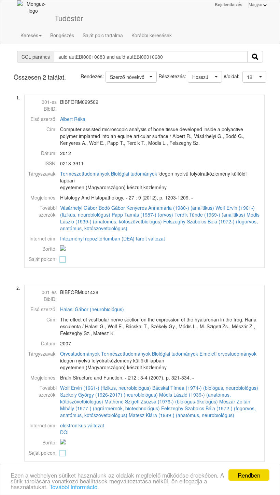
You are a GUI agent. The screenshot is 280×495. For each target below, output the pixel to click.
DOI (64, 432)
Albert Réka (72, 118)
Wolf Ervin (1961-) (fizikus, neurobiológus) (105, 387)
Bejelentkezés (228, 4)
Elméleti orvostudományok (227, 353)
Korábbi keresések (151, 35)
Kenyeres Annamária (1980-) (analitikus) (170, 207)
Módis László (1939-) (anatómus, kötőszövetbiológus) (160, 218)
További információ (73, 486)
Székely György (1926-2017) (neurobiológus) (109, 394)
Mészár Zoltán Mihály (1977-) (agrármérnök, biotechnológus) (155, 405)
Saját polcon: (43, 259)
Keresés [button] (29, 35)
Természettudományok (85, 173)
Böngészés (62, 35)
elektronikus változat (82, 425)
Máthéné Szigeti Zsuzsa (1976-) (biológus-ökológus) (161, 401)
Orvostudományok (80, 353)
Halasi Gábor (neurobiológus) (92, 309)
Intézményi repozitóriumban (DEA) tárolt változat (112, 238)
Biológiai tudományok (134, 173)
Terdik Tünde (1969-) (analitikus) (209, 214)
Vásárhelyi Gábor (78, 207)
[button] (254, 77)
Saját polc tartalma (103, 35)
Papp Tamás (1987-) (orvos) (142, 214)
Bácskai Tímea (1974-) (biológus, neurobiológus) (205, 387)
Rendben (249, 475)
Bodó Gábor (112, 207)
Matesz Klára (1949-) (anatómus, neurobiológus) (181, 415)
